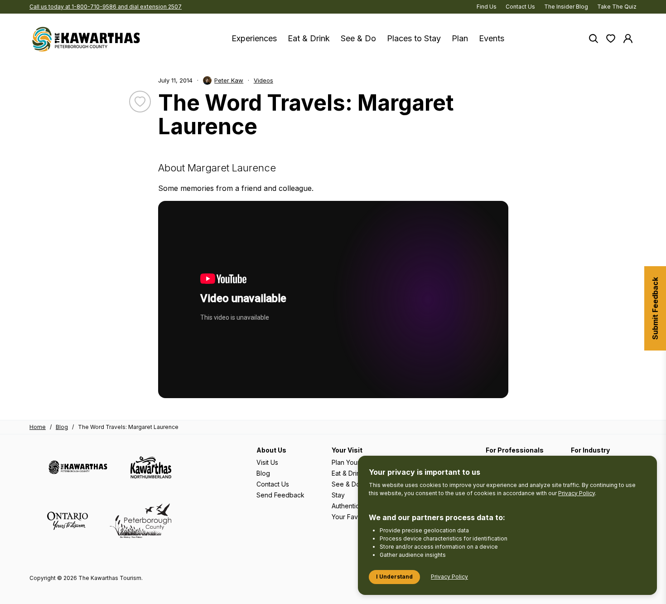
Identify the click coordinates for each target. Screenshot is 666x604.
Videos (263, 80)
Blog (62, 427)
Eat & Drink (309, 38)
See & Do (358, 38)
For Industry (590, 450)
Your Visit (347, 450)
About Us (271, 450)
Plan (460, 38)
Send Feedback (280, 495)
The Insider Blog (566, 6)
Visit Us (267, 462)
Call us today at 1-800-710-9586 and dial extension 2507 (105, 6)
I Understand (394, 576)
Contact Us (520, 6)
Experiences (254, 38)
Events (491, 38)
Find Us (487, 6)
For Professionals (515, 450)
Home (37, 427)
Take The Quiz (617, 6)
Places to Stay (414, 38)
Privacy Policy (576, 493)
